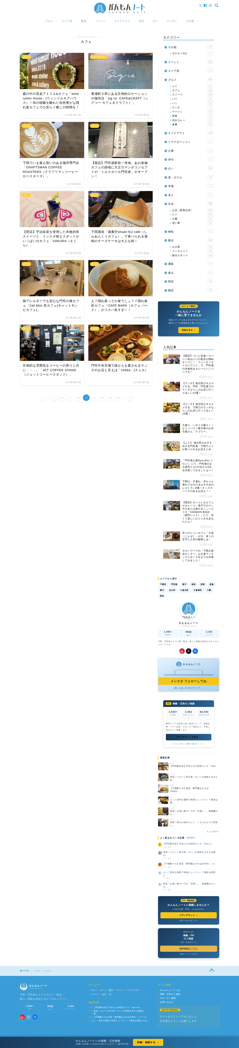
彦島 (212, 584)
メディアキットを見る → (188, 737)
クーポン (172, 21)
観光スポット (192, 255)
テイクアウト (122, 21)
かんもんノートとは (169, 990)
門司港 (174, 584)
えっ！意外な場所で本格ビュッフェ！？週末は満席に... (189, 874)
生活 (141, 21)
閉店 (189, 281)
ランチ (191, 107)
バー (191, 99)
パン (191, 103)
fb (195, 651)
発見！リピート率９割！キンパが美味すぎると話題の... (189, 853)
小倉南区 (198, 590)
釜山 (189, 272)
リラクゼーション (189, 141)
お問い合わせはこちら (188, 920)
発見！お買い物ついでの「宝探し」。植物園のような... (189, 885)
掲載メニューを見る (188, 954)
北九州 (172, 590)
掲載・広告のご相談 (169, 994)
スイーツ (192, 94)
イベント (100, 21)
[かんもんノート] (119, 13)
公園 (191, 219)
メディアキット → (188, 915)
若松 (162, 596)
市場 (189, 186)
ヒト (191, 214)
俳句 (189, 159)
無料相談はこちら (189, 948)
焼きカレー (191, 120)
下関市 (163, 584)
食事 (192, 124)
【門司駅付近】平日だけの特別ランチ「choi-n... (188, 844)
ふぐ (191, 86)
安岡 (203, 584)
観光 (83, 21)
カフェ (192, 90)
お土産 (191, 247)
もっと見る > (213, 831)
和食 (191, 116)
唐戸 (184, 584)
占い (155, 21)
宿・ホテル (189, 177)
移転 (189, 231)
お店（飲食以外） (192, 210)
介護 (189, 150)
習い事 (191, 223)
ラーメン (191, 111)
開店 (189, 290)
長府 (193, 584)
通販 (189, 263)
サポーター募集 (167, 998)
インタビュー (191, 251)
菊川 (162, 590)
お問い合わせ (191, 744)
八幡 (209, 590)
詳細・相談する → (148, 1042)
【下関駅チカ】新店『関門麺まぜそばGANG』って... (190, 864)
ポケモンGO (191, 53)
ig (182, 651)
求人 (189, 195)
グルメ (49, 21)
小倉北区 (184, 590)
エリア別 (67, 21)
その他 (190, 21)
